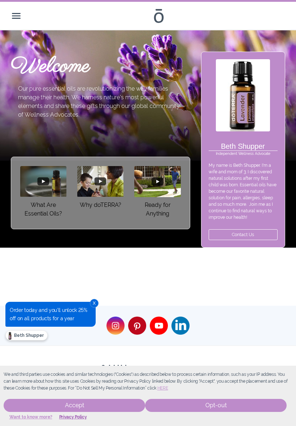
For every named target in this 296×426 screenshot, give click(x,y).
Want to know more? (30, 417)
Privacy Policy (73, 417)
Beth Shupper (28, 335)
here (162, 388)
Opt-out (216, 405)
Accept (74, 405)
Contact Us (243, 234)
